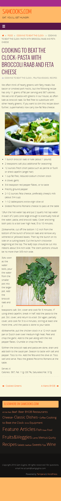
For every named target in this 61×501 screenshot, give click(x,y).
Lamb (35, 437)
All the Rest (6, 412)
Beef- (15, 411)
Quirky (52, 437)
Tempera (41, 474)
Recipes (53, 77)
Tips (44, 445)
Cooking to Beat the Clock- (30, 35)
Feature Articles (19, 429)
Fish (39, 430)
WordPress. (52, 474)
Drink (27, 423)
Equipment (36, 423)
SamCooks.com (16, 11)
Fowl (49, 429)
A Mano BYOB (48, 385)
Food (10, 35)
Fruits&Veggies (41, 77)
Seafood (28, 445)
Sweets (36, 445)
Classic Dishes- (26, 417)
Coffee (43, 417)
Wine (51, 444)
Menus (43, 437)
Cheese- (8, 417)
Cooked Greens (13, 385)
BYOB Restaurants (36, 412)
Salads (20, 444)
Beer (21, 412)
